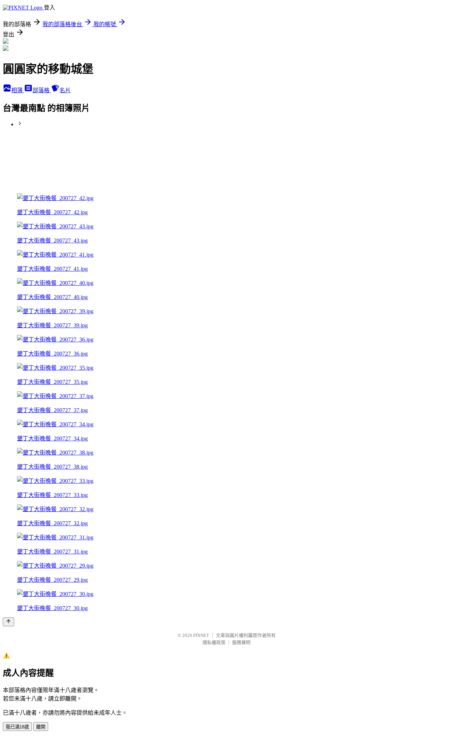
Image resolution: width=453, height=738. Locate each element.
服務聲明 (241, 642)
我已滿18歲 (17, 727)
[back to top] (8, 621)
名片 (65, 90)
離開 (40, 727)
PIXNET (201, 635)
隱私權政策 (213, 642)
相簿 (17, 90)
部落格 (42, 90)
